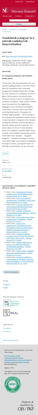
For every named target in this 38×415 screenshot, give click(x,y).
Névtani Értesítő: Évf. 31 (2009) (16, 196)
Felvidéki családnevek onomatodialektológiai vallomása (18, 212)
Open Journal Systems (10, 340)
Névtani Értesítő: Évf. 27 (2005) (16, 203)
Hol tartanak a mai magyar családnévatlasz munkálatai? (20, 218)
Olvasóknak (7, 328)
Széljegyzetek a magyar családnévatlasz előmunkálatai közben (19, 193)
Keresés (19, 24)
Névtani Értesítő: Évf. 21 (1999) (16, 264)
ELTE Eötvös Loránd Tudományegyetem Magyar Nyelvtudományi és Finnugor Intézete (17, 358)
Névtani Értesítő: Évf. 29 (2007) (16, 209)
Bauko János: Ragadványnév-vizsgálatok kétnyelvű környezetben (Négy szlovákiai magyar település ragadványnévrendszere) (19, 227)
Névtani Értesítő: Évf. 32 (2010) (16, 232)
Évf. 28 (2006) (22, 29)
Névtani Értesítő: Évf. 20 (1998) (18, 248)
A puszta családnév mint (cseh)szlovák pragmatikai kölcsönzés (19, 206)
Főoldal (4, 29)
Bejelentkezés (30, 2)
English (5, 288)
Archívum (18, 16)
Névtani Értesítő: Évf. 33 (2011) (19, 220)
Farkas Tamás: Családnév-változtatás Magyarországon (20, 252)
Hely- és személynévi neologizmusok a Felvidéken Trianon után (20, 199)
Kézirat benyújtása (11, 272)
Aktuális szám (7, 16)
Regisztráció (19, 2)
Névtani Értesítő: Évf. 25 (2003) (21, 214)
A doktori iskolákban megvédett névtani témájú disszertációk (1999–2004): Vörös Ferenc (20, 236)
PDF (6, 153)
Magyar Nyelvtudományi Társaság (17, 362)
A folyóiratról (29, 16)
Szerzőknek (7, 331)
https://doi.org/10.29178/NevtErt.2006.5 (19, 56)
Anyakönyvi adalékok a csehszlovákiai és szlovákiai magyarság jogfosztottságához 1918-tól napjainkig (20, 259)
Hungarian (6, 284)
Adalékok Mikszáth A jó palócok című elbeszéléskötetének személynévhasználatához (19, 244)
